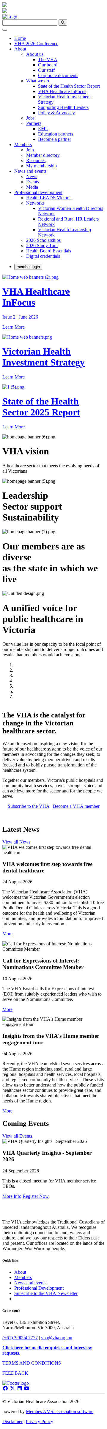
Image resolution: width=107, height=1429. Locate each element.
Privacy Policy (39, 1421)
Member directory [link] (43, 155)
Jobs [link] (30, 117)
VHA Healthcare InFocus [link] (62, 91)
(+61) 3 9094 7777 (20, 1337)
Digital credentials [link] (43, 256)
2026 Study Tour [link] (42, 245)
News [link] (31, 176)
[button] (7, 933)
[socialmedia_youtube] (27, 1388)
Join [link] (30, 149)
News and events (30, 1282)
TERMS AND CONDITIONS (31, 1363)
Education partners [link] (55, 133)
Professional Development (39, 1288)
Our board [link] (47, 64)
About (20, 1272)
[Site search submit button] (63, 22)
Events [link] (32, 181)
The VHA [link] (47, 59)
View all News (16, 841)
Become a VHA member (76, 806)
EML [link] (43, 128)
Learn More (13, 326)
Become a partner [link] (54, 139)
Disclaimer (12, 1421)
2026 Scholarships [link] (43, 240)
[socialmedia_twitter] (12, 1388)
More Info (11, 1196)
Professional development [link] (38, 192)
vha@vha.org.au (56, 1337)
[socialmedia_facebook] (5, 1388)
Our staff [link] (46, 70)
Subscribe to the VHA (28, 806)
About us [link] (34, 54)
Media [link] (32, 187)
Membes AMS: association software (59, 1411)
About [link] (20, 48)
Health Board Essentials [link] (48, 250)
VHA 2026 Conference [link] (36, 43)
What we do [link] (37, 80)
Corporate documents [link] (58, 75)
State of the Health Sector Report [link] (69, 86)
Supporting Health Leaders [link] (63, 107)
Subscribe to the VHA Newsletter (46, 1293)
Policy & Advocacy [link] (56, 112)
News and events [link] (30, 171)
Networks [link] (35, 202)
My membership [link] (41, 165)
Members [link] (23, 144)
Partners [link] (33, 123)
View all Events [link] (17, 1135)
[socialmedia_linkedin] (20, 1388)
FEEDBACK (15, 1373)
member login (28, 267)
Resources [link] (35, 160)
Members (23, 1277)
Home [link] (20, 38)
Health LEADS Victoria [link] (49, 197)
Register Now (36, 1196)
